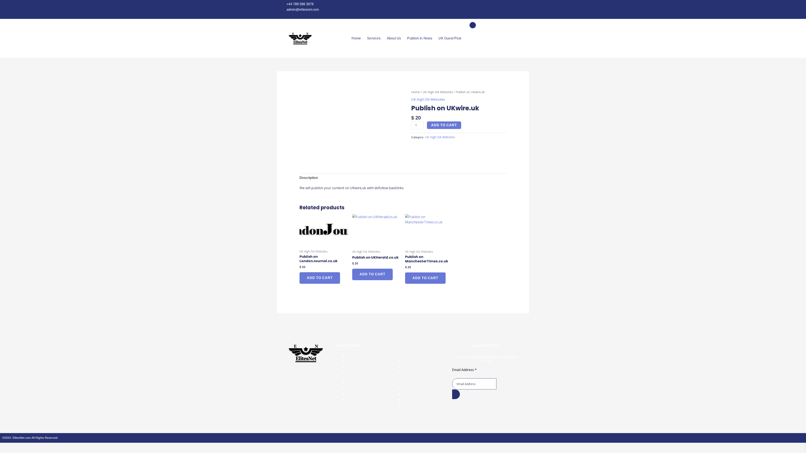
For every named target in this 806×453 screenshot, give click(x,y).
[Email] (517, 9)
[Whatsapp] (507, 9)
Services (374, 38)
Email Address (464, 369)
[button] (473, 25)
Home (356, 38)
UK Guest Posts (412, 355)
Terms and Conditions (360, 372)
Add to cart (444, 125)
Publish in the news (415, 361)
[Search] (512, 42)
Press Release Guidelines (363, 366)
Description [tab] (309, 178)
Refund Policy (355, 361)
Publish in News (419, 38)
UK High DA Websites (438, 92)
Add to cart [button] (320, 278)
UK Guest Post (449, 38)
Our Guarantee (356, 355)
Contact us (409, 377)
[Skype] (512, 9)
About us (394, 38)
